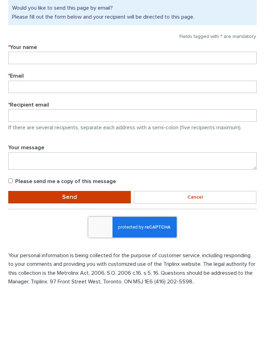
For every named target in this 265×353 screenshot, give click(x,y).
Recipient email (28, 105)
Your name (22, 47)
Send (69, 197)
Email (16, 76)
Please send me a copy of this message (65, 181)
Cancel (195, 197)
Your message (26, 147)
